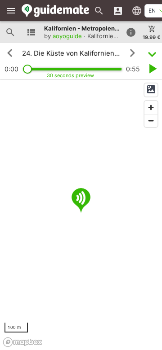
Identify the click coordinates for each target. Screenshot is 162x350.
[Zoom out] (151, 120)
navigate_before (10, 53)
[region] (81, 214)
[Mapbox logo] (22, 342)
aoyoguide (67, 35)
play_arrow (152, 69)
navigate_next (132, 53)
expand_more (152, 53)
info (131, 32)
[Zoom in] (151, 107)
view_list (31, 32)
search (10, 32)
